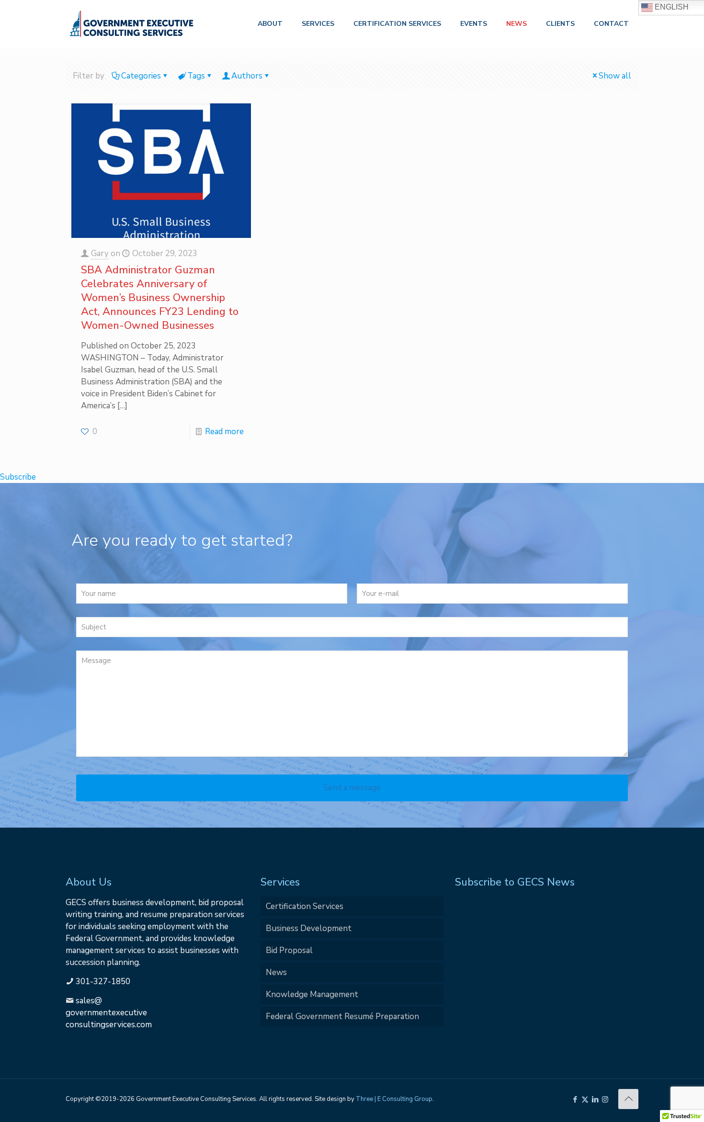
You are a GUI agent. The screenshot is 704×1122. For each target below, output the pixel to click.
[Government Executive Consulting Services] (131, 24)
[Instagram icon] (605, 1099)
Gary (100, 253)
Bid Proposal (289, 950)
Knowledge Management (312, 994)
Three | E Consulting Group (394, 1099)
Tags (196, 75)
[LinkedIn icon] (595, 1099)
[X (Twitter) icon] (585, 1099)
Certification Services (304, 906)
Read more (224, 431)
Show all (615, 75)
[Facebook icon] (575, 1099)
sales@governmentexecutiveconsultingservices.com (109, 1012)
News (276, 972)
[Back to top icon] (628, 1099)
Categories (141, 75)
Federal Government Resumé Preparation (342, 1016)
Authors (246, 75)
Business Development (309, 928)
